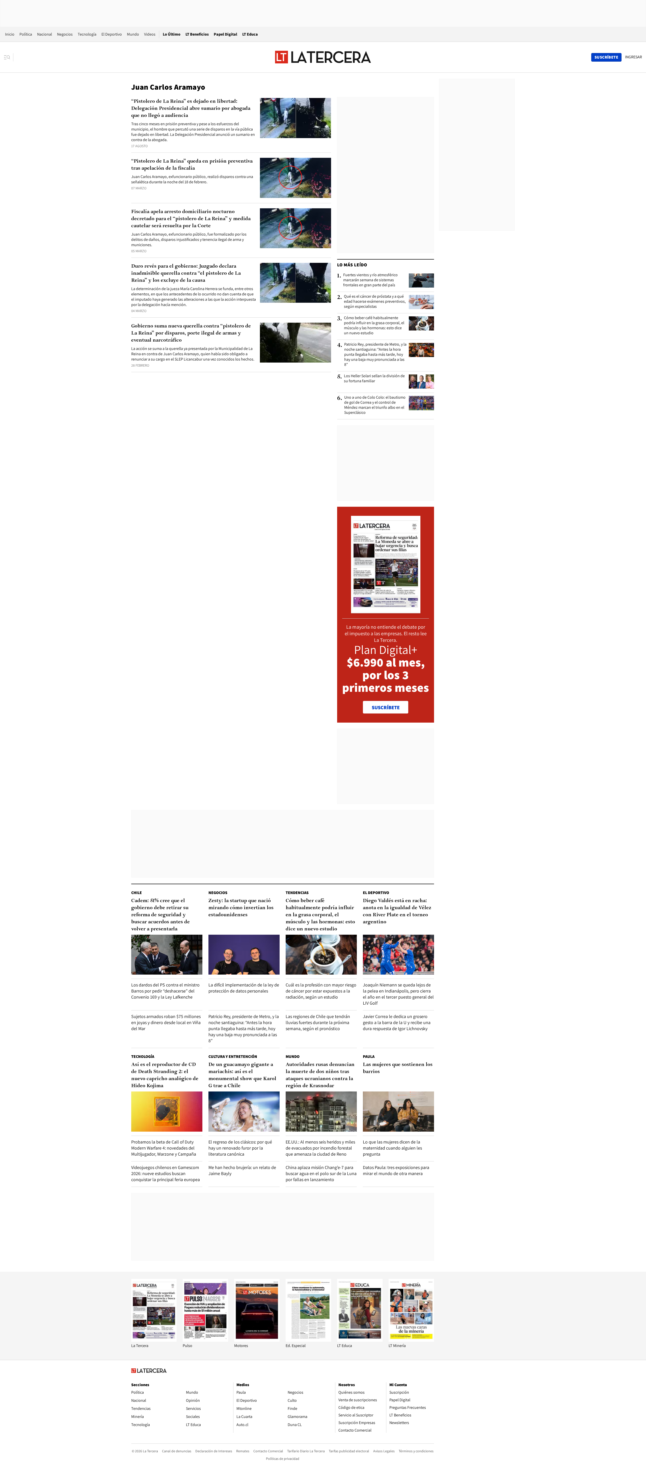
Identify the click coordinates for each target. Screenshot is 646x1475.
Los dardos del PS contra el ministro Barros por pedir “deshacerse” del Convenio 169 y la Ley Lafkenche (165, 991)
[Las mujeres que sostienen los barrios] (398, 1111)
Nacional (44, 34)
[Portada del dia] (385, 610)
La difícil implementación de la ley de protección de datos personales (243, 988)
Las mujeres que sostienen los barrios (398, 1068)
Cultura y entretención (232, 1056)
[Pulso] (205, 1340)
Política (25, 34)
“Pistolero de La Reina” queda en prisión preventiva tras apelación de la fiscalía (192, 165)
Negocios (65, 34)
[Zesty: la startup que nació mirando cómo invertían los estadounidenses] (244, 955)
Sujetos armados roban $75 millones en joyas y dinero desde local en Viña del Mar (166, 1022)
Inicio (9, 34)
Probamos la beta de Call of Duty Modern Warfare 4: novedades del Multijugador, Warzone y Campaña (163, 1148)
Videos (149, 34)
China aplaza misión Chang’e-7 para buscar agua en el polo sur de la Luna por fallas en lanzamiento (321, 1173)
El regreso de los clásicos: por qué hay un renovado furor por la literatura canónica (240, 1148)
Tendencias (297, 892)
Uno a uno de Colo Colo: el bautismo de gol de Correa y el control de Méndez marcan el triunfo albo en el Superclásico (375, 405)
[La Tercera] (154, 1340)
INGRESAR (633, 57)
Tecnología (87, 34)
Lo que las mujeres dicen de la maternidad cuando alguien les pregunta (392, 1148)
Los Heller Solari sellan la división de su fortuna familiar (374, 378)
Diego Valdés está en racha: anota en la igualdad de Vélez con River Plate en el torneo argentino (397, 911)
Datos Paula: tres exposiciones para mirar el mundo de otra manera (396, 1170)
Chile (136, 892)
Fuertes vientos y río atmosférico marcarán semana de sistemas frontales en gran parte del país (370, 280)
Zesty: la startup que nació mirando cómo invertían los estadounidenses (241, 908)
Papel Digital (225, 34)
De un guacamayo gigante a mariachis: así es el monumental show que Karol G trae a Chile (242, 1075)
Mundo (133, 34)
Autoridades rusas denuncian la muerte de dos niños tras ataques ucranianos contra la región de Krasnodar (320, 1075)
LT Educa (250, 34)
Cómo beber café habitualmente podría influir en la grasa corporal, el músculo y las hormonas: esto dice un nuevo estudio (374, 325)
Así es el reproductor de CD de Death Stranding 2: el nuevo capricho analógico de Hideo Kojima (164, 1075)
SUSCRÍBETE (386, 707)
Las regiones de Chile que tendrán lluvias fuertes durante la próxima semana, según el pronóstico (318, 1022)
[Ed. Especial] (308, 1340)
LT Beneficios (197, 34)
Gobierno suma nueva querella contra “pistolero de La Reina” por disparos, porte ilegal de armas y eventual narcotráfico (191, 333)
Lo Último (171, 34)
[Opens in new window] (257, 1340)
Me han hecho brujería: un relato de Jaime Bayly (242, 1170)
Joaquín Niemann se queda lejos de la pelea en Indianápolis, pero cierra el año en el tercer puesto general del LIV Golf (398, 994)
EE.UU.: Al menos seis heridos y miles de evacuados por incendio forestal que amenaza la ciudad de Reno (320, 1148)
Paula (368, 1056)
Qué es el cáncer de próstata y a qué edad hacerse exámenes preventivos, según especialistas (375, 301)
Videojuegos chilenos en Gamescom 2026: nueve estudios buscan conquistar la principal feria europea (165, 1173)
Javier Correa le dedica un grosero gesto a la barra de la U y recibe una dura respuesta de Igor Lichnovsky (396, 1022)
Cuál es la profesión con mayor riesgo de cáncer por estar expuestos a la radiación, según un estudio (321, 991)
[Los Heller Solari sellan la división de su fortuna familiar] (421, 381)
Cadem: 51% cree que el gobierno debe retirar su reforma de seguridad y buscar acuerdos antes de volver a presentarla (160, 915)
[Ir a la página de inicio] (323, 57)
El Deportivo (111, 34)
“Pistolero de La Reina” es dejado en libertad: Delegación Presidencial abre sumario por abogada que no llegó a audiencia (190, 108)
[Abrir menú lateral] (8, 57)
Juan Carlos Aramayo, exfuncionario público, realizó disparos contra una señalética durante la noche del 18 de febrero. (192, 179)
